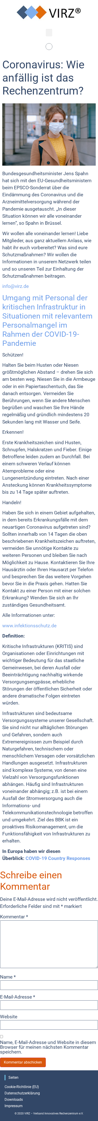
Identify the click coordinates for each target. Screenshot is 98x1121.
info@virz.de (15, 286)
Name (8, 977)
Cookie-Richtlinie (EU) (22, 1087)
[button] (49, 32)
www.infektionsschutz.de (29, 625)
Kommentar (14, 916)
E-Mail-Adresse (17, 997)
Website (8, 1016)
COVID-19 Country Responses (58, 858)
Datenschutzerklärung (22, 1093)
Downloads (14, 1099)
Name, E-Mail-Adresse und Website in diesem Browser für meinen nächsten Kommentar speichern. (48, 1047)
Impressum (14, 1106)
